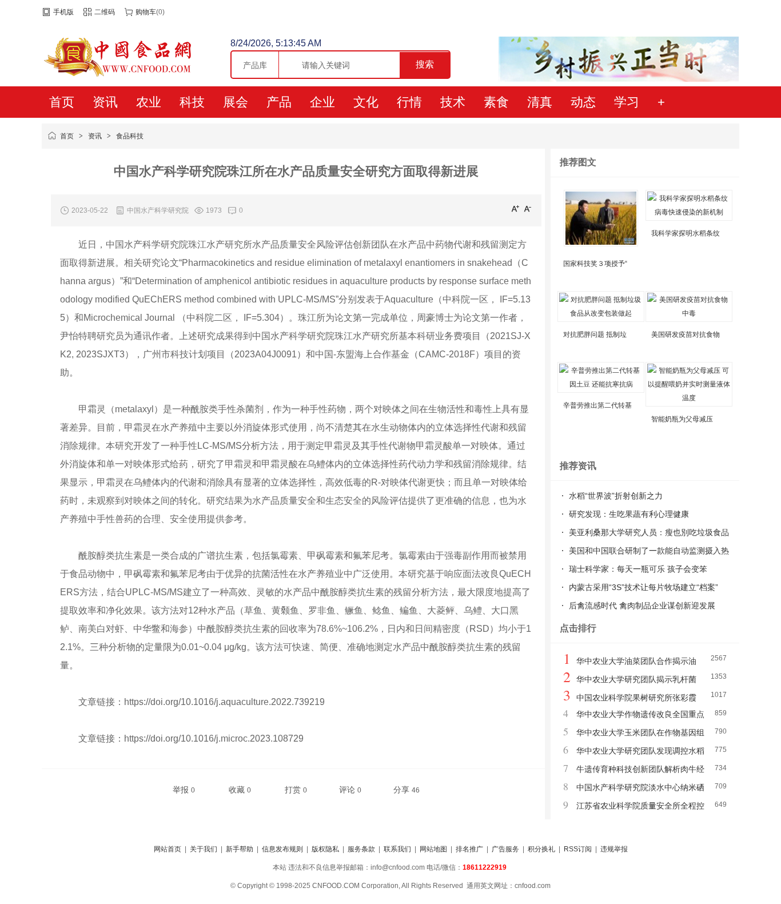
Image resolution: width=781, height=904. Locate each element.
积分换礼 (541, 849)
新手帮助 (239, 849)
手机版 (63, 12)
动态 (583, 102)
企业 (322, 102)
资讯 (105, 102)
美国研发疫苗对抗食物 (685, 334)
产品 (279, 102)
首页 (61, 102)
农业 (148, 102)
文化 (365, 102)
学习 (626, 102)
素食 (496, 102)
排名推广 (469, 849)
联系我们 (397, 849)
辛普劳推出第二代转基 (597, 405)
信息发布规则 (282, 849)
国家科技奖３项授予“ (595, 264)
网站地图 (433, 849)
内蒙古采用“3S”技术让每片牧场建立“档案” (643, 587)
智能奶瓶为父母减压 (682, 419)
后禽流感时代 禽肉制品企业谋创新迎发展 (642, 605)
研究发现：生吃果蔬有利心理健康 (629, 514)
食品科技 (130, 136)
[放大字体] (515, 208)
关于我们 (203, 849)
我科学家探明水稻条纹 (685, 233)
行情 (409, 102)
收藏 (240, 789)
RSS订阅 (578, 849)
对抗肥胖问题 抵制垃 (595, 334)
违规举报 (614, 849)
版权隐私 (325, 849)
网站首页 (167, 849)
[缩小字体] (527, 208)
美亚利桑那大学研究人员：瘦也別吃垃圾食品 (649, 532)
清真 (539, 102)
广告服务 (505, 849)
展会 (235, 102)
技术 (452, 102)
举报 (184, 789)
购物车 (146, 12)
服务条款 (361, 849)
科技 (192, 102)
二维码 (104, 12)
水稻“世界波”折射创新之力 (616, 495)
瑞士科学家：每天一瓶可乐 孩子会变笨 (638, 569)
